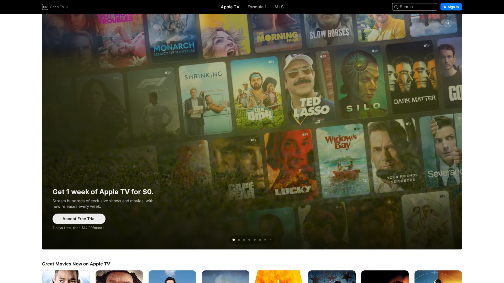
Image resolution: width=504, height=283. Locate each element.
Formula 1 (257, 6)
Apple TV (230, 6)
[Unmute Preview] (448, 24)
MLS (279, 6)
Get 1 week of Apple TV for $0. (252, 131)
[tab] (233, 239)
